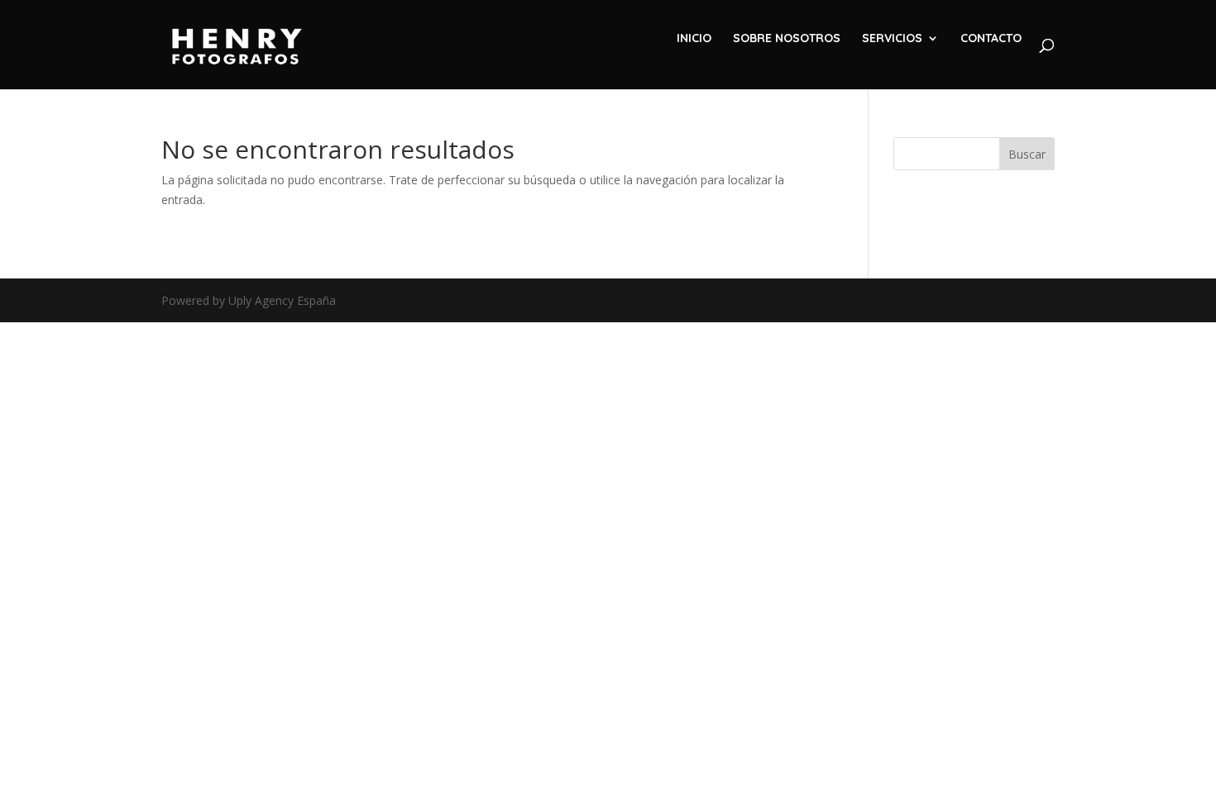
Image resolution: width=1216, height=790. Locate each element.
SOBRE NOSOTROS (786, 38)
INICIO (694, 38)
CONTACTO (991, 38)
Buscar (1027, 154)
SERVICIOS (892, 38)
